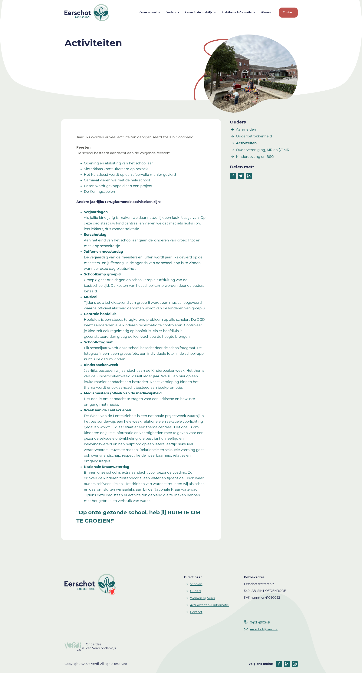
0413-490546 (260, 622)
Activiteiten (246, 143)
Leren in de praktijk (198, 12)
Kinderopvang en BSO (255, 157)
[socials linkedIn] (287, 664)
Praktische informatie (237, 12)
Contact (288, 12)
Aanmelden (246, 129)
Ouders (171, 12)
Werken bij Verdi (202, 598)
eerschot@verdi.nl (264, 629)
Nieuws (266, 12)
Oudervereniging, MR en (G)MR (262, 150)
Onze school (148, 12)
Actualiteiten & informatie (209, 605)
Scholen (196, 584)
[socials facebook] (279, 664)
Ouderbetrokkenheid (254, 136)
